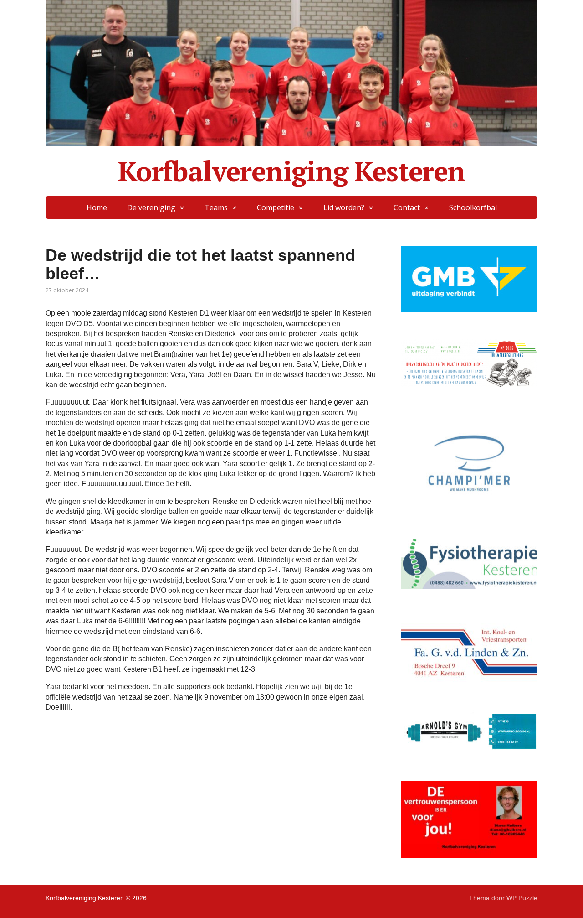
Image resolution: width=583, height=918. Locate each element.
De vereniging (151, 207)
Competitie (275, 207)
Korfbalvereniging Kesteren (291, 171)
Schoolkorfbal (473, 207)
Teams (216, 207)
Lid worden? (343, 207)
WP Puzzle (521, 898)
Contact (407, 207)
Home (97, 207)
